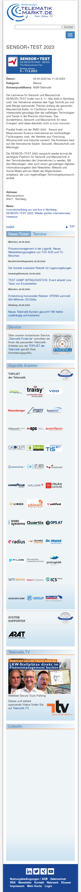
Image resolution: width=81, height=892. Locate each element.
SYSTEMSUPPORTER (16, 619)
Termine (39, 233)
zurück (10, 226)
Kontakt (39, 882)
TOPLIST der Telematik (17, 375)
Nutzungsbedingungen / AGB (29, 879)
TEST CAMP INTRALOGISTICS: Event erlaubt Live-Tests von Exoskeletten (40, 281)
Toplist (65, 375)
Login (48, 886)
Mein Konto (34, 886)
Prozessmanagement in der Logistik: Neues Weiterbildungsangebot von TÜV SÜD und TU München (35, 252)
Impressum (17, 886)
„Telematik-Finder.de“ (20, 338)
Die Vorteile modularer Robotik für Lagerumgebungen (39, 268)
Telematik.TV (21, 708)
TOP (72, 226)
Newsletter (25, 882)
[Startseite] (29, 20)
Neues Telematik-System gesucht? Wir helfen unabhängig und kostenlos (35, 313)
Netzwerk (52, 882)
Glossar (66, 882)
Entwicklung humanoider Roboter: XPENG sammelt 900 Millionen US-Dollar (39, 297)
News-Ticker (18, 233)
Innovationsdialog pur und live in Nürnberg (31, 209)
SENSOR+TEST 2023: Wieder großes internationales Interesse (38, 215)
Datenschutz (58, 879)
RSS (13, 882)
